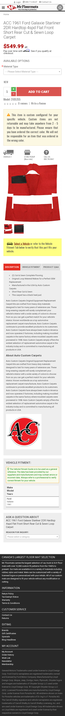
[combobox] (32, 72)
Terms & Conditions (11, 603)
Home (6, 14)
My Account (7, 651)
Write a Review (38, 103)
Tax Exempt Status (10, 597)
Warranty (6, 600)
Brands (5, 630)
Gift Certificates (9, 633)
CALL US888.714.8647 (49, 157)
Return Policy (8, 594)
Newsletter (7, 661)
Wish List (6, 658)
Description (12, 267)
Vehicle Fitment (31, 267)
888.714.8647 (31, 2)
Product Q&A (51, 267)
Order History (8, 655)
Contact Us (46, 2)
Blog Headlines (9, 640)
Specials (6, 636)
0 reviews (23, 103)
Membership (7, 664)
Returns (5, 618)
